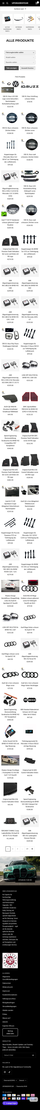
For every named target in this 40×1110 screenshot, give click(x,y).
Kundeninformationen (9, 995)
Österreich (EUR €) (9, 1080)
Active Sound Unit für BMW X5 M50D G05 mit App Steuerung (10, 743)
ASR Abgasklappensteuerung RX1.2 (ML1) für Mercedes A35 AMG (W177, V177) (10, 378)
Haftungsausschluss (9, 999)
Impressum (6, 991)
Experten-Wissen (8, 1026)
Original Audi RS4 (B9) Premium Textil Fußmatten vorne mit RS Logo (29, 438)
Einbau (4, 1014)
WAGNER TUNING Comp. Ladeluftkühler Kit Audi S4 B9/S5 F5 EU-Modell (10, 833)
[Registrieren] (33, 1055)
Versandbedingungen (9, 1006)
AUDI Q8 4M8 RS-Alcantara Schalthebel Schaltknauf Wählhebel (10, 409)
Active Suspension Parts (7, 29)
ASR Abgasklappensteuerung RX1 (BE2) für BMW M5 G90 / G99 (10, 315)
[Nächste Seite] (32, 848)
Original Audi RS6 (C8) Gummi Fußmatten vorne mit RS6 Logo (29, 472)
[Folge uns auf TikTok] (9, 1072)
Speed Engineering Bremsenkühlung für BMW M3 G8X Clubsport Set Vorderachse (30, 802)
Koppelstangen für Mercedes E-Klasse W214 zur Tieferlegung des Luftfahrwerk (30, 347)
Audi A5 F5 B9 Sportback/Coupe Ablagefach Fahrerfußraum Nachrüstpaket (10, 504)
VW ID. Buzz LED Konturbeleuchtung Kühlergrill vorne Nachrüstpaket (29, 189)
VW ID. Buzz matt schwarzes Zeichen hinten (29, 155)
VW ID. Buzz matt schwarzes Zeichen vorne (29, 221)
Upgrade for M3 (25, 880)
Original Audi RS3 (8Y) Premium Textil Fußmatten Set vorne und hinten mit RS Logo (10, 473)
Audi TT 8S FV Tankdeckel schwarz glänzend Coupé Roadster (10, 222)
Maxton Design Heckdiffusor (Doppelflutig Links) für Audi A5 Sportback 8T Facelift (10, 599)
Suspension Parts (30, 28)
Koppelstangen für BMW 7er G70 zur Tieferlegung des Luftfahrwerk (29, 251)
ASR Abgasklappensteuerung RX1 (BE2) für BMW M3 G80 (10, 284)
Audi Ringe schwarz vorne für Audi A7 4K (10, 655)
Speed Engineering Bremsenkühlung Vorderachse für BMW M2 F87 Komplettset (10, 713)
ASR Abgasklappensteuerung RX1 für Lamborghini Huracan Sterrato (30, 834)
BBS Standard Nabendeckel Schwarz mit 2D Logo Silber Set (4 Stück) (30, 712)
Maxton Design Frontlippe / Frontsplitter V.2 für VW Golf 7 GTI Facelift (10, 772)
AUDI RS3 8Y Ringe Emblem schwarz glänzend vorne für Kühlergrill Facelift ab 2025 (30, 599)
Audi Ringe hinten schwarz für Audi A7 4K (30, 628)
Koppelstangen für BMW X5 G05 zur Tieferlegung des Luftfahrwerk (29, 566)
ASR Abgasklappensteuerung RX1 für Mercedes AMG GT (30, 315)
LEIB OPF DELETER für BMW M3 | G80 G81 (30, 376)
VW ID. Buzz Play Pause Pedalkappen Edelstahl (10, 345)
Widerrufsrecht (7, 987)
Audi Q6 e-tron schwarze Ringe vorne (10, 684)
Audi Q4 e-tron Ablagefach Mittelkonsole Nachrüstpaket (30, 503)
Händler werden (7, 1010)
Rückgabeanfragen (8, 1002)
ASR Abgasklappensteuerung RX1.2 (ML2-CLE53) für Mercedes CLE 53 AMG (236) (10, 191)
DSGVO (5, 1022)
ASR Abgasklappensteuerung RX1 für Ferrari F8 (30, 656)
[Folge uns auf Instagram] (4, 1072)
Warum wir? (6, 1018)
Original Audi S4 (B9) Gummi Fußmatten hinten (29, 771)
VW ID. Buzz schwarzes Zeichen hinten (10, 129)
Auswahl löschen (27, 68)
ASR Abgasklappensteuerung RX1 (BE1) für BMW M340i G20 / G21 (10, 568)
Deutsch (21, 1080)
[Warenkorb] (36, 3)
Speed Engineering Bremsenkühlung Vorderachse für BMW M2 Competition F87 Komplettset (10, 440)
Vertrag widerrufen (10, 1032)
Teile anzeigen (11, 68)
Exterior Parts (19, 28)
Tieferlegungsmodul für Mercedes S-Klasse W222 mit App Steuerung (30, 743)
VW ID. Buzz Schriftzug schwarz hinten (30, 97)
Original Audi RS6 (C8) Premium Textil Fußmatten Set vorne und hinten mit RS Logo (10, 252)
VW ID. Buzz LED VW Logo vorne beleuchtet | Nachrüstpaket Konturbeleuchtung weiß (10, 100)
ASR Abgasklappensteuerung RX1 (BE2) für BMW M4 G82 (29, 284)
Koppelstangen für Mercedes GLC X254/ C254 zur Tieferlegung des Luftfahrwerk (30, 536)
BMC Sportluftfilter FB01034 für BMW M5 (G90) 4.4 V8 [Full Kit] (30, 409)
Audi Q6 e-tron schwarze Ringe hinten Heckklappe (29, 684)
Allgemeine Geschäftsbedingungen (10, 978)
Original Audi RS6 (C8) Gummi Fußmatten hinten (10, 800)
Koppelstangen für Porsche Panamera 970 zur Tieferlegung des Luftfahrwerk (10, 536)
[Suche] (7, 3)
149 (27, 848)
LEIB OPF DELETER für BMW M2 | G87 (10, 628)
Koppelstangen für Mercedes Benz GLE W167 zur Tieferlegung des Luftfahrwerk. (10, 158)
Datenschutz (6, 983)
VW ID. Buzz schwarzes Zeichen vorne (30, 129)
